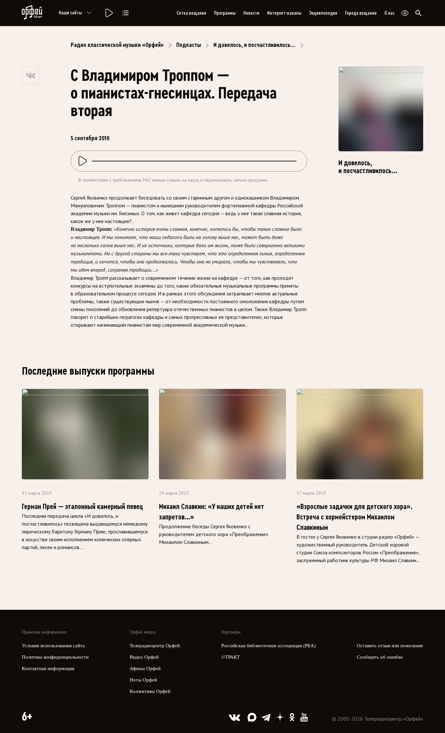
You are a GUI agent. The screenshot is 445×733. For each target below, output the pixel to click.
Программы (225, 13)
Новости (251, 13)
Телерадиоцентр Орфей (155, 645)
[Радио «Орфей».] (108, 13)
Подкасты (188, 45)
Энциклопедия (323, 13)
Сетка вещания (191, 13)
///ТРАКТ (230, 657)
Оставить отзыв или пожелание (390, 645)
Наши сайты (70, 12)
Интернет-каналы (284, 13)
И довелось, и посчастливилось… (254, 45)
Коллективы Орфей (150, 691)
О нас (389, 13)
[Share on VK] (30, 75)
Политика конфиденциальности (55, 657)
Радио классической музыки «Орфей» (117, 45)
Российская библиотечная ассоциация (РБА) (268, 645)
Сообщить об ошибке (380, 657)
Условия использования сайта (53, 645)
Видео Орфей (144, 657)
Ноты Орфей (143, 679)
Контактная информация (48, 668)
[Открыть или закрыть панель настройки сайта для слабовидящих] (404, 13)
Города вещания (361, 13)
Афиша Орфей (145, 668)
